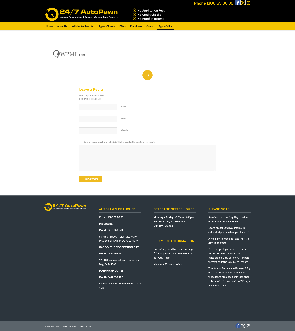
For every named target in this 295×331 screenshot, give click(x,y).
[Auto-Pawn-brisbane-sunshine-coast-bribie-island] (105, 14)
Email (124, 118)
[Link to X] (243, 2)
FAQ (160, 257)
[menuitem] (49, 26)
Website (124, 130)
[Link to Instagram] (248, 2)
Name (124, 106)
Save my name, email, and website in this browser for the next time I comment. (119, 142)
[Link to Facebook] (237, 2)
